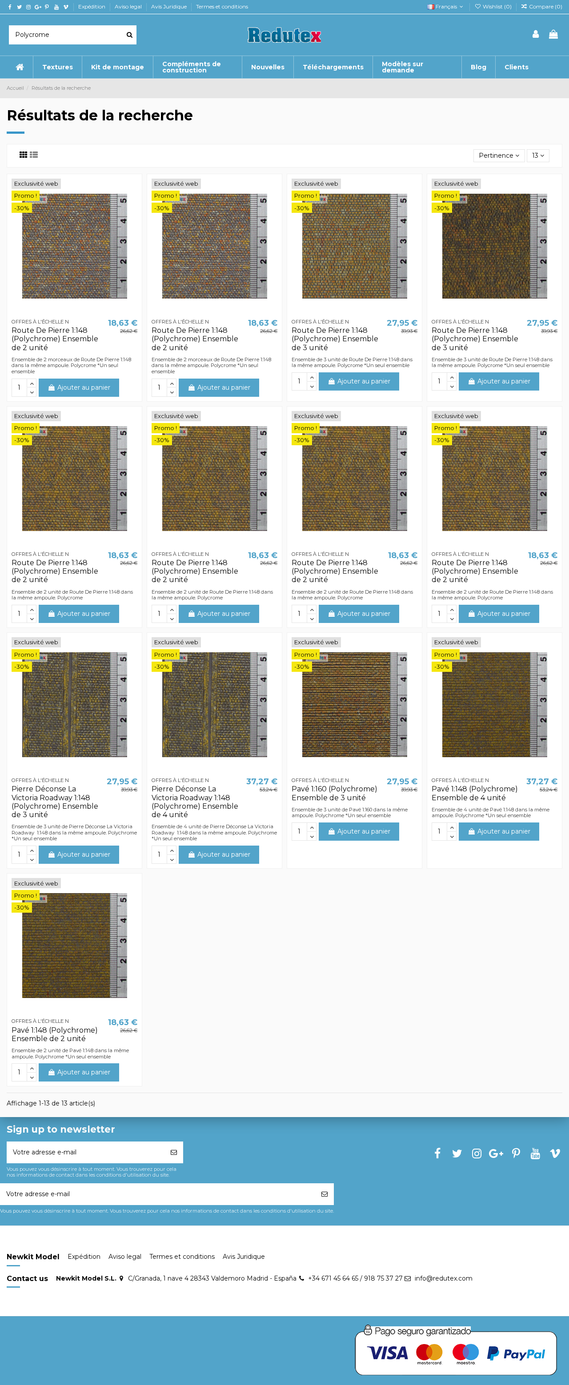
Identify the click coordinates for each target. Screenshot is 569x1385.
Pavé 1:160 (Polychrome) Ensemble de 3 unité (334, 793)
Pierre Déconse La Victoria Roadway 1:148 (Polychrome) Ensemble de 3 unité (55, 802)
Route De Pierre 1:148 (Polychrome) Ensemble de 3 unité (335, 338)
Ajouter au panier (83, 387)
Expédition (92, 6)
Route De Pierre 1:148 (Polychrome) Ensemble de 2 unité (55, 338)
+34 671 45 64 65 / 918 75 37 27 (355, 1278)
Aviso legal (129, 6)
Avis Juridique (169, 6)
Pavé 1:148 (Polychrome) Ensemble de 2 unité (55, 1034)
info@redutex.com (444, 1278)
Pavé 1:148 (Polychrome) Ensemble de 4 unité (475, 793)
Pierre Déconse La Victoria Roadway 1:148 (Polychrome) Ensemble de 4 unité (195, 802)
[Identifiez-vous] (536, 35)
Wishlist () (497, 6)
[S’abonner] (173, 1152)
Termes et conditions (222, 6)
